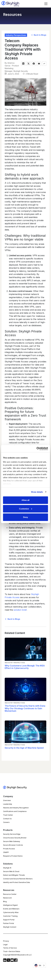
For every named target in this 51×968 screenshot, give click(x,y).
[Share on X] (28, 64)
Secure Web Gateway (11, 841)
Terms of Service (10, 948)
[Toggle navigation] (45, 3)
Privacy (6, 941)
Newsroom (7, 898)
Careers (6, 822)
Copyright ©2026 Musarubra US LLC (17, 955)
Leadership (7, 804)
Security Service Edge (11, 834)
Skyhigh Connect (9, 927)
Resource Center (9, 894)
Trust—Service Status (11, 951)
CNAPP (6, 852)
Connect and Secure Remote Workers (18, 879)
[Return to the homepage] (10, 4)
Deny (25, 517)
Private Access (9, 849)
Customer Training (10, 916)
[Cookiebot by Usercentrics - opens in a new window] (36, 448)
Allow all (25, 500)
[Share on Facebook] (34, 64)
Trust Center (8, 815)
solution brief (20, 610)
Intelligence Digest (10, 905)
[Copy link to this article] (44, 64)
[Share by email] (39, 64)
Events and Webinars (11, 909)
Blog (5, 901)
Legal (5, 945)
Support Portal (8, 920)
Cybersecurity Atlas (11, 912)
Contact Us (7, 819)
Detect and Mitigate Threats (14, 875)
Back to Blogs (39, 35)
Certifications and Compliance (15, 811)
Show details (37, 492)
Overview (7, 800)
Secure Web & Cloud (11, 871)
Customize (24, 508)
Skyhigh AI (7, 868)
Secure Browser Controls (13, 845)
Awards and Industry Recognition (16, 808)
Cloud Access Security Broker (15, 838)
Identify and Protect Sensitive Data (16, 882)
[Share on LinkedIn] (23, 64)
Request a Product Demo (13, 856)
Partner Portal (8, 923)
